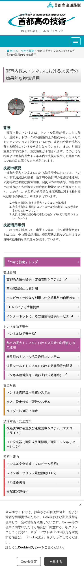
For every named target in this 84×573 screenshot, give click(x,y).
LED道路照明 (15, 482)
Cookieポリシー (29, 547)
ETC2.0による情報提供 (22, 307)
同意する (56, 561)
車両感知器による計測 (22, 288)
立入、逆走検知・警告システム (28, 401)
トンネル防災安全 (19, 333)
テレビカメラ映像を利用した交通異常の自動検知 (40, 298)
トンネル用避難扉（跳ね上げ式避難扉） (35, 375)
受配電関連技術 (17, 491)
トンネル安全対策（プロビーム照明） (33, 464)
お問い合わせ (33, 31)
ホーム (14, 50)
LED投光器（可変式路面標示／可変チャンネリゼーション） (40, 444)
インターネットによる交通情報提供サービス (38, 316)
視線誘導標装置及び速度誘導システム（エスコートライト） (40, 430)
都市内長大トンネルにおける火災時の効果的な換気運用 (40, 345)
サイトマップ (55, 31)
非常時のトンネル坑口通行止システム (33, 356)
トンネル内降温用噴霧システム (28, 392)
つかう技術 (27, 50)
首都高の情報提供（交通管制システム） (35, 279)
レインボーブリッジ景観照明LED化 (31, 473)
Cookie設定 (29, 561)
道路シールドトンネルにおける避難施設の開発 (39, 366)
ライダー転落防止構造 (22, 411)
